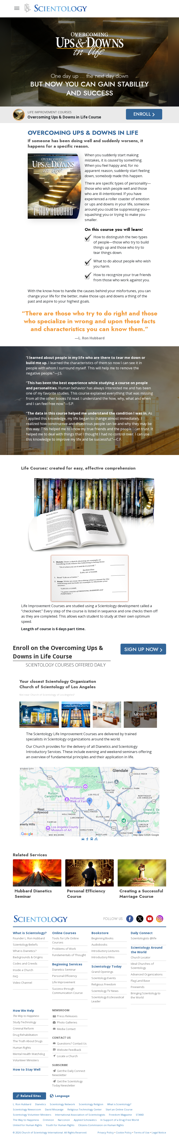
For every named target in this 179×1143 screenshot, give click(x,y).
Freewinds (138, 987)
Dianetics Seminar (64, 969)
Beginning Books (102, 938)
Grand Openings (102, 972)
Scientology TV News (105, 991)
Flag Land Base (140, 981)
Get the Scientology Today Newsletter (67, 1083)
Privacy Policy (106, 1132)
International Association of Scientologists (80, 1114)
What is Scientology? (30, 933)
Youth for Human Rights (60, 1125)
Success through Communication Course (67, 991)
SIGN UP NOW (142, 649)
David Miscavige (54, 1109)
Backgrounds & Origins (28, 957)
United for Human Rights (27, 1125)
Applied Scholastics (85, 1119)
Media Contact (66, 1029)
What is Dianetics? (24, 951)
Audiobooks (99, 944)
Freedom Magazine (120, 1114)
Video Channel (22, 983)
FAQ (15, 976)
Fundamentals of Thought (69, 955)
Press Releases (66, 1016)
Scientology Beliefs (25, 944)
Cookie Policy (124, 1132)
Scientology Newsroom (27, 1109)
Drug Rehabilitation (25, 1035)
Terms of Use (142, 1132)
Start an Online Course (119, 1109)
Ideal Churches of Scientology (142, 966)
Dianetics (40, 1104)
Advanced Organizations (147, 974)
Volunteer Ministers (26, 1060)
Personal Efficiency (64, 976)
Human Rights (22, 1048)
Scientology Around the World (146, 949)
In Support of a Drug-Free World (119, 1119)
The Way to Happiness (26, 1119)
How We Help (23, 1010)
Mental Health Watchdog (29, 1054)
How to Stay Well (26, 1069)
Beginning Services (67, 964)
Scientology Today (106, 966)
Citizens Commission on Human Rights (101, 1125)
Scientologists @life (144, 938)
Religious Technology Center (84, 1109)
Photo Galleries (66, 1022)
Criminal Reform (23, 1028)
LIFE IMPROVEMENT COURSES (50, 112)
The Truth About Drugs (28, 1041)
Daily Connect (142, 933)
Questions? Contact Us (71, 1043)
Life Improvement (63, 982)
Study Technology (24, 1022)
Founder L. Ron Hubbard (29, 938)
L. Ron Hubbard (22, 1104)
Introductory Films (103, 957)
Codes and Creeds (25, 963)
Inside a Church (23, 970)
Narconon (64, 1119)
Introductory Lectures (105, 951)
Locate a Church (67, 1056)
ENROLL (142, 114)
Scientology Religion (91, 1104)
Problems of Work (64, 949)
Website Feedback (68, 1050)
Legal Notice (159, 1132)
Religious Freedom (103, 984)
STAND (140, 1114)
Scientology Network (62, 1104)
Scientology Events (103, 978)
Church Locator (140, 957)
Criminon (48, 1119)
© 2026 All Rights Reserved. (50, 1132)
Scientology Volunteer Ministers (32, 1114)
